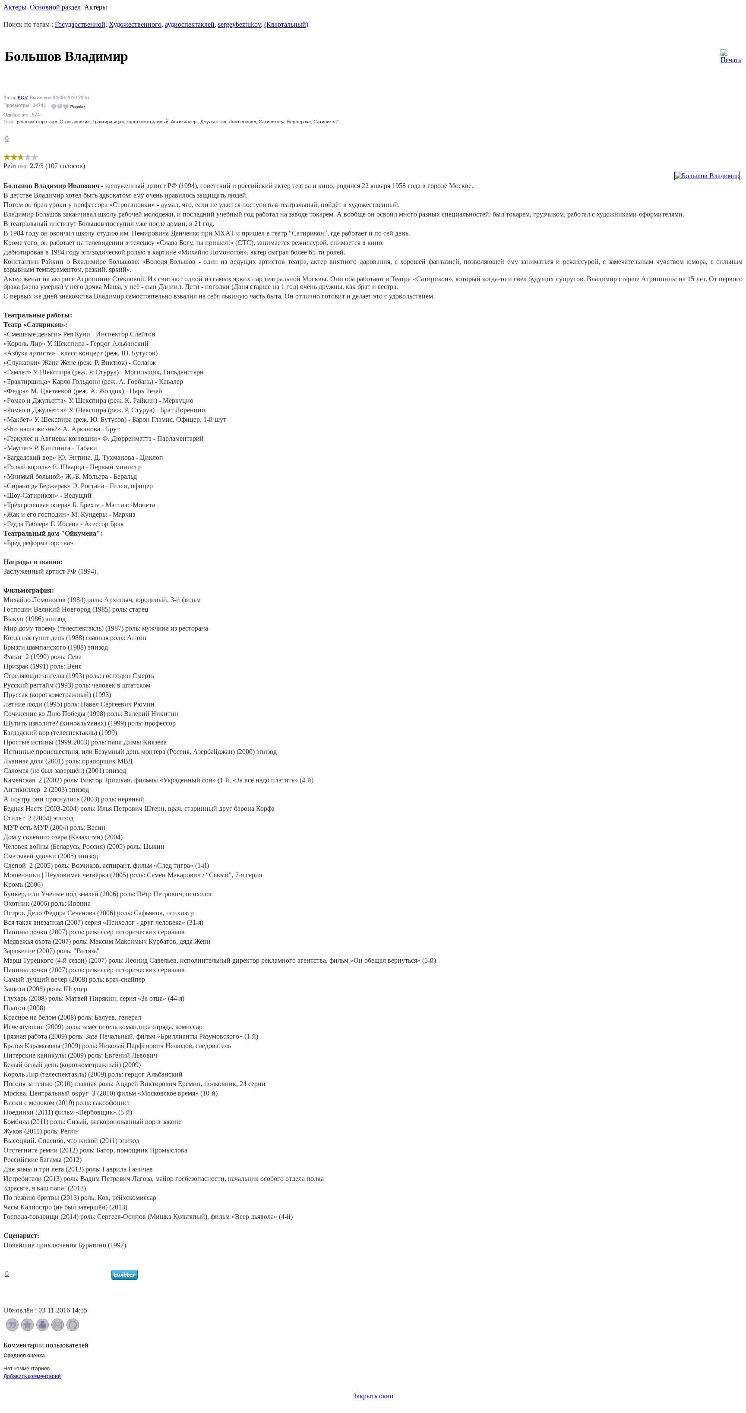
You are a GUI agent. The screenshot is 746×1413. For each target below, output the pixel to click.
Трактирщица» (108, 121)
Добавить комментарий (32, 1376)
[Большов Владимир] (707, 175)
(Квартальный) (286, 24)
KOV (22, 97)
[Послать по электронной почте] (57, 1328)
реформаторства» (37, 121)
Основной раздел (55, 7)
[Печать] (731, 54)
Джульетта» (213, 121)
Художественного (135, 24)
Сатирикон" (325, 121)
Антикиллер (184, 121)
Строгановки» (75, 121)
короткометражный (147, 121)
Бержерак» (299, 121)
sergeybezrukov (239, 24)
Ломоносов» (242, 121)
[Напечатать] (42, 1328)
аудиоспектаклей (190, 24)
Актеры (14, 7)
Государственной (80, 24)
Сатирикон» (271, 121)
